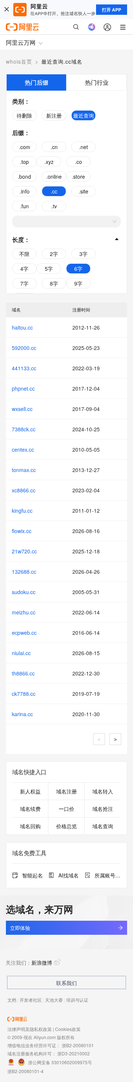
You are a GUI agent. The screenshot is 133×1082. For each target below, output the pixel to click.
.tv (54, 206)
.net (83, 147)
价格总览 (66, 826)
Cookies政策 (68, 1029)
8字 (54, 283)
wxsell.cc (22, 408)
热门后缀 (36, 82)
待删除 (24, 115)
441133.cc (24, 368)
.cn (54, 147)
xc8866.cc (23, 490)
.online (54, 176)
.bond (24, 176)
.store (78, 176)
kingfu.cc (22, 510)
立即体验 (20, 927)
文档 (11, 1000)
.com (24, 147)
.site (83, 191)
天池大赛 (54, 1000)
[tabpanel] (66, 192)
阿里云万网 (20, 42)
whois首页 (19, 61)
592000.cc (24, 347)
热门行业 (97, 82)
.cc (54, 191)
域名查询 (102, 826)
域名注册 (66, 791)
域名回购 (30, 826)
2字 (54, 253)
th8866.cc (23, 673)
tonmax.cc (24, 469)
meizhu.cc (23, 612)
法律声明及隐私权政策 (29, 1029)
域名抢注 (102, 808)
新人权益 (30, 791)
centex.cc (23, 449)
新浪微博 (41, 962)
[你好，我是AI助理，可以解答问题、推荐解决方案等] (91, 27)
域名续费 (30, 808)
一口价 (66, 808)
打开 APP (111, 9)
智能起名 (32, 875)
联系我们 (66, 983)
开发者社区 (31, 1000)
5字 (49, 268)
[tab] (36, 82)
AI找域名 (68, 875)
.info (25, 191)
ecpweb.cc (24, 632)
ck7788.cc (23, 693)
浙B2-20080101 (78, 1045)
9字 (78, 283)
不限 (24, 253)
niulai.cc (21, 653)
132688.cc (24, 571)
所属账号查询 (108, 875)
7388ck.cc (23, 429)
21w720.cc (24, 551)
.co (78, 161)
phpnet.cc (23, 388)
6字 (78, 268)
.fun (24, 206)
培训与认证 (77, 1000)
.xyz (49, 161)
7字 (24, 283)
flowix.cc (21, 531)
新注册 (54, 115)
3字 (83, 253)
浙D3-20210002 (73, 1053)
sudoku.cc (23, 592)
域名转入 (102, 791)
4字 (24, 268)
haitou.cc (22, 327)
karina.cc (22, 714)
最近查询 (83, 115)
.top (24, 161)
